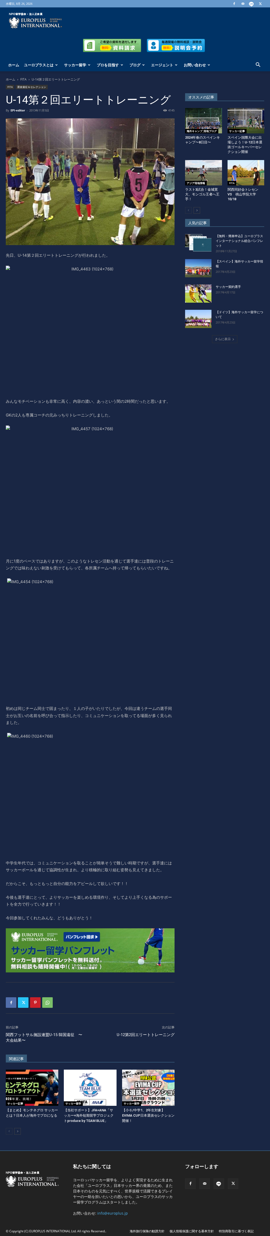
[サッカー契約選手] (198, 293)
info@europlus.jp (112, 1213)
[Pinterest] (35, 1002)
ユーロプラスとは (39, 64)
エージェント (162, 64)
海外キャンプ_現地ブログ (202, 131)
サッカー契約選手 (228, 287)
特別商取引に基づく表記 (236, 1231)
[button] (258, 65)
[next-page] (17, 1131)
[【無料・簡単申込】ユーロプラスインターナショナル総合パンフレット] (198, 243)
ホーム (13, 64)
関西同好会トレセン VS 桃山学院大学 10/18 (245, 194)
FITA (23, 79)
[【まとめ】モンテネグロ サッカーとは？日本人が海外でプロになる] (32, 1088)
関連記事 (16, 1059)
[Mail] (243, 3)
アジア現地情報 (196, 183)
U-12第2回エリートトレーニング (146, 1034)
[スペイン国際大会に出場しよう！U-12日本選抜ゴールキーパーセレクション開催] (246, 120)
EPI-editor (18, 110)
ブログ (135, 64)
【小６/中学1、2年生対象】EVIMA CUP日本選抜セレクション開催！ (148, 1115)
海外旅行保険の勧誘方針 (147, 1231)
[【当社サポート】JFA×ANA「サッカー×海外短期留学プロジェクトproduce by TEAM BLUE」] (90, 1088)
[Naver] (251, 3)
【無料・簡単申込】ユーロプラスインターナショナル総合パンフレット (239, 240)
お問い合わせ (195, 64)
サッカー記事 (15, 1103)
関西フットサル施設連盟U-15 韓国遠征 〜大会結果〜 (44, 1037)
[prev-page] (9, 1131)
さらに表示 (223, 339)
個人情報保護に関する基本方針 (192, 1231)
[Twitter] (260, 3)
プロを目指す (108, 64)
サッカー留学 (75, 64)
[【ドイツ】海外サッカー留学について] (198, 319)
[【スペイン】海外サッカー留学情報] (198, 268)
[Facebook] (234, 3)
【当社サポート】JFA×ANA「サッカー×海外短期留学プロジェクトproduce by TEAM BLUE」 (89, 1115)
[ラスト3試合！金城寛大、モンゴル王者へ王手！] (203, 172)
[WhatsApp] (47, 1002)
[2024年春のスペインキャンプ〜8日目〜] (203, 120)
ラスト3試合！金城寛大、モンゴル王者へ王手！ (202, 194)
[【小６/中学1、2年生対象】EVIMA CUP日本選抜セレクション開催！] (148, 1088)
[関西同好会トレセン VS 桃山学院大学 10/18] (246, 172)
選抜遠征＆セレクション (31, 87)
